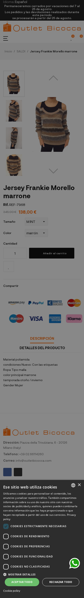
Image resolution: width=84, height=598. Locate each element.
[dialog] (42, 539)
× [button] (79, 485)
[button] (42, 574)
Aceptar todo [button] (22, 582)
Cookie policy (11, 590)
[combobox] (73, 485)
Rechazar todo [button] (60, 582)
